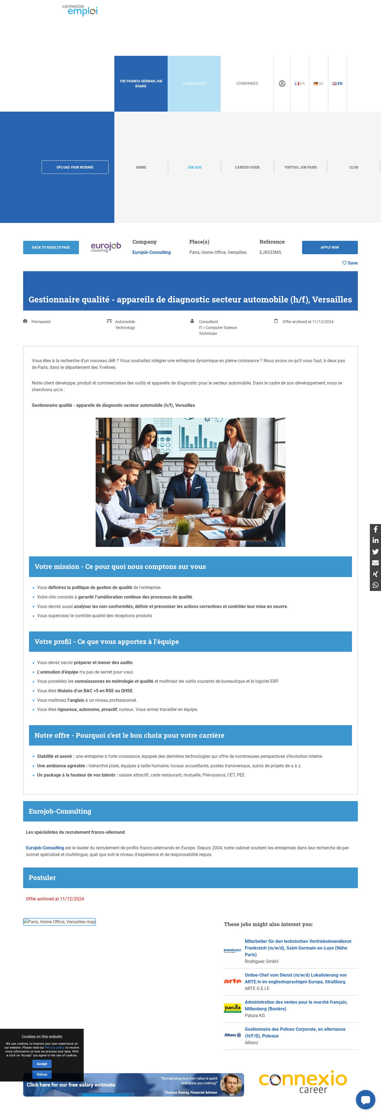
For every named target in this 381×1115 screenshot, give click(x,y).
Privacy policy (55, 1047)
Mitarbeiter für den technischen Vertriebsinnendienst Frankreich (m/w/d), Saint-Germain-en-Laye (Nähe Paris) (298, 948)
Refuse (42, 1074)
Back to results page (51, 247)
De (321, 83)
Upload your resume (75, 167)
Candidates (194, 83)
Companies (247, 83)
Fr (302, 83)
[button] (365, 1099)
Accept (42, 1064)
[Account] (282, 84)
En (340, 83)
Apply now (330, 247)
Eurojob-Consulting (151, 252)
